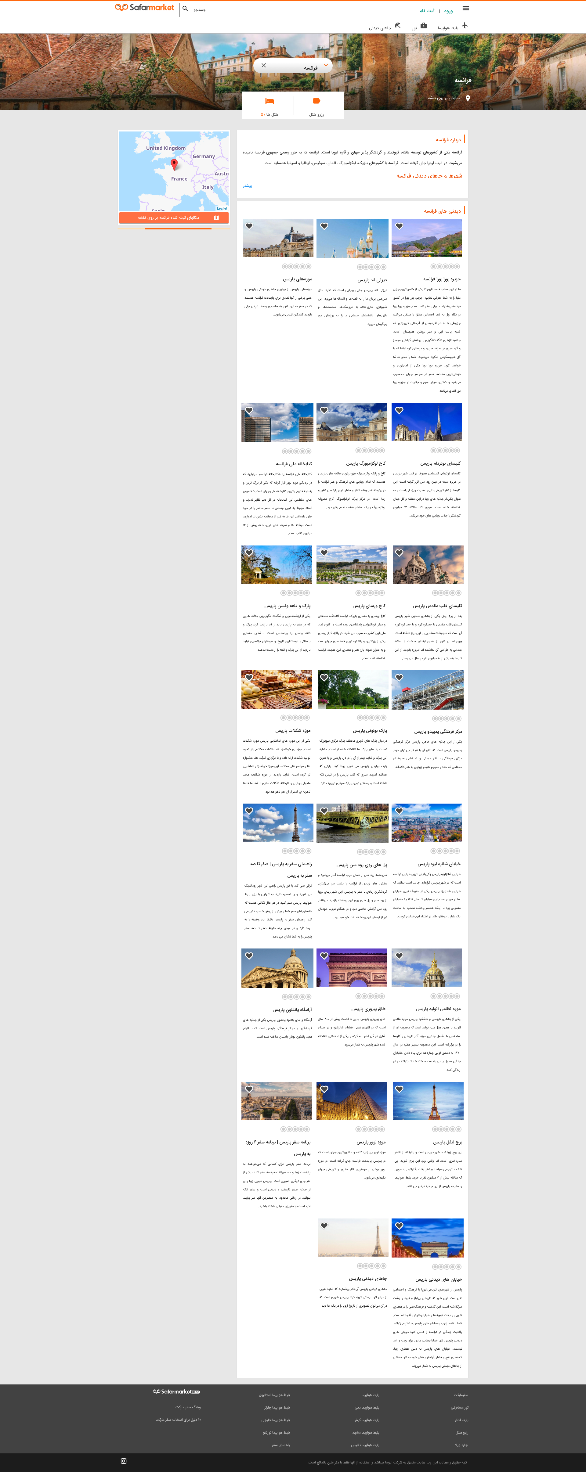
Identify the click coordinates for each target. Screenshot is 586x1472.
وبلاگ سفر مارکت (188, 1407)
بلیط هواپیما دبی (367, 1408)
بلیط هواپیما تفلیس (365, 1445)
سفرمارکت (461, 1395)
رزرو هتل (462, 1433)
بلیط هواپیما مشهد (365, 1433)
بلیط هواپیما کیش (366, 1420)
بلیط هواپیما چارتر (277, 1408)
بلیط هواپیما (370, 1395)
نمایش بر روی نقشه (444, 98)
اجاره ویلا (461, 1445)
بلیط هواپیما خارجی (275, 1420)
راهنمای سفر (281, 1445)
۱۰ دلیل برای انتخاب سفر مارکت (178, 1420)
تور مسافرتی (459, 1408)
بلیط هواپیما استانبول (274, 1395)
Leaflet (222, 208)
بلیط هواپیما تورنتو (276, 1433)
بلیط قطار (461, 1420)
